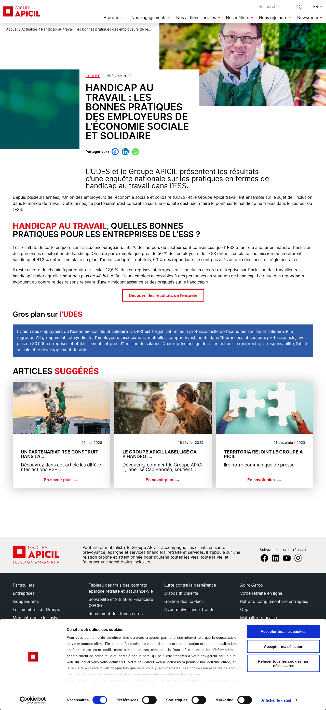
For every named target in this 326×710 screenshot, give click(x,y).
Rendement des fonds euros (116, 614)
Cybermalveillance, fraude (189, 610)
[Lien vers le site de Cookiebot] (33, 700)
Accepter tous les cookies (283, 631)
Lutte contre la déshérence (190, 585)
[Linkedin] (125, 151)
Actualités (29, 29)
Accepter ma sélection (283, 646)
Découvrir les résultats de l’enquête (163, 295)
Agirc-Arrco (251, 585)
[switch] (149, 700)
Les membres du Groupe (36, 610)
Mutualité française (258, 618)
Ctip (244, 610)
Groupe (93, 76)
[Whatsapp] (135, 151)
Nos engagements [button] (148, 18)
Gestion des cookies (183, 602)
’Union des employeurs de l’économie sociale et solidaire (73, 332)
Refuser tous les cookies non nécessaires (283, 663)
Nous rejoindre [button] (273, 18)
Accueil (12, 29)
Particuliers (23, 585)
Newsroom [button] (307, 18)
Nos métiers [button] (237, 18)
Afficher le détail (276, 700)
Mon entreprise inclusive (36, 618)
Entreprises (23, 593)
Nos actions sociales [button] (196, 18)
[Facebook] (115, 151)
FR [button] (315, 7)
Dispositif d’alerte (181, 593)
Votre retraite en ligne (261, 593)
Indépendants (26, 602)
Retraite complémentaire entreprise (274, 602)
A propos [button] (112, 18)
